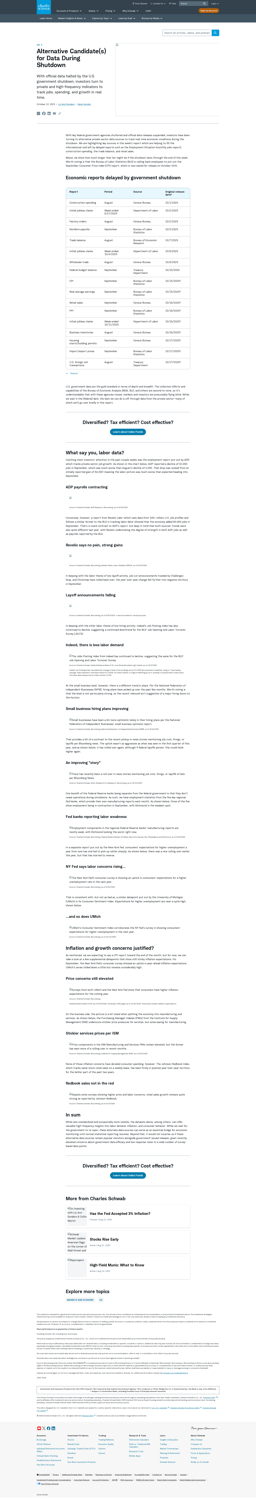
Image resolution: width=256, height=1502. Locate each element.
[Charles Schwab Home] (44, 7)
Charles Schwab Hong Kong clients (184, 1408)
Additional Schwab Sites (72, 1474)
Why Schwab (197, 1440)
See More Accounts (46, 1465)
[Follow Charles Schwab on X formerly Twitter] (44, 1428)
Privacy (56, 1474)
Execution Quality (106, 1444)
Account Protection (100, 1480)
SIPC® (114, 1480)
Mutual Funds (73, 1444)
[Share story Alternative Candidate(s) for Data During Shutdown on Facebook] (44, 113)
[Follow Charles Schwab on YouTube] (39, 1428)
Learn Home (46, 18)
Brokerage (41, 1440)
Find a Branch (141, 3)
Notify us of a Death (200, 1462)
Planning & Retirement (170, 1453)
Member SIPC (87, 1416)
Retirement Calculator (139, 1440)
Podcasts (164, 1457)
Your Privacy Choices (50, 1484)
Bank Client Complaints (167, 1480)
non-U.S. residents (159, 1408)
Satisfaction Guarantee (201, 1448)
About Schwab (171, 1474)
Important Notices (81, 1480)
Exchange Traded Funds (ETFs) (81, 1448)
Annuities (72, 1453)
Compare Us (196, 1444)
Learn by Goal (125, 18)
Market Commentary (169, 1448)
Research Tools (136, 1451)
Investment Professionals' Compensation (54, 1480)
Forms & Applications (200, 1453)
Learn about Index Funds (128, 431)
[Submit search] (204, 3)
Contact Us (157, 1474)
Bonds (70, 1457)
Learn (148, 10)
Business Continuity (104, 1474)
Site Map (88, 1474)
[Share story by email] (54, 113)
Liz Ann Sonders (66, 104)
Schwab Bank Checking (47, 1456)
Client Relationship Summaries (192, 1480)
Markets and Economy (80, 1300)
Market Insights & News (70, 18)
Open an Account (208, 10)
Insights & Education (169, 1440)
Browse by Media (150, 18)
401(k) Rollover (44, 1444)
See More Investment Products (82, 1462)
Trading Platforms (106, 1440)
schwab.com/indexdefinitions (175, 1373)
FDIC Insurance (126, 1480)
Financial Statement (123, 1474)
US (38, 44)
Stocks (71, 1440)
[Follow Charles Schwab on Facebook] (48, 1428)
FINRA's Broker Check (145, 1480)
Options (101, 1448)
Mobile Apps (135, 1456)
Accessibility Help (142, 1474)
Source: (74, 373)
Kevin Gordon (84, 104)
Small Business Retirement (49, 1460)
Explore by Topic (100, 18)
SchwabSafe (44, 1474)
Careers (183, 1474)
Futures (101, 1453)
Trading (163, 1444)
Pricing (194, 1457)
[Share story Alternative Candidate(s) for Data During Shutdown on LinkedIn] (49, 113)
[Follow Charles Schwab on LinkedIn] (53, 1428)
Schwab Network (167, 1462)
